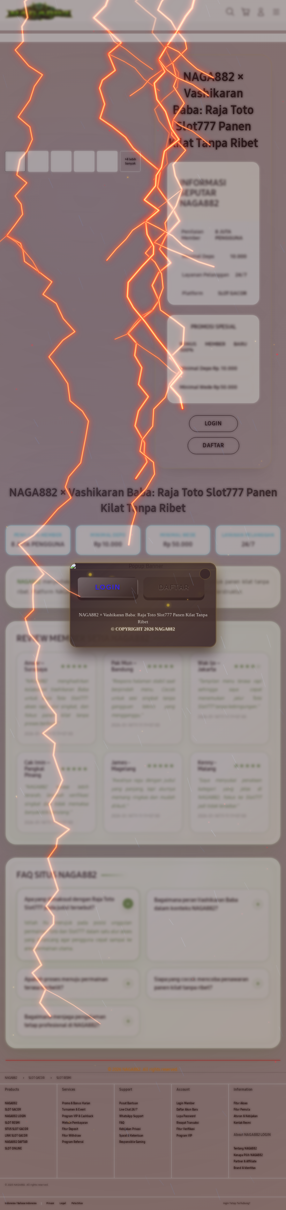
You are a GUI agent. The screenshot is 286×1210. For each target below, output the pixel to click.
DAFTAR (174, 587)
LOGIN (107, 587)
